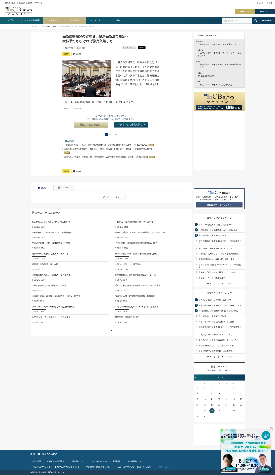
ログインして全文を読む (130, 124)
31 (234, 388)
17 (205, 405)
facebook (65, 188)
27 (205, 388)
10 (205, 399)
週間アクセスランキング (219, 218)
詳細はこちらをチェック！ (219, 205)
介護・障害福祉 (33, 20)
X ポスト (142, 47)
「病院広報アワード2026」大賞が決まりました (219, 43)
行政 (41, 26)
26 (197, 388)
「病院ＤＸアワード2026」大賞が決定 (215, 83)
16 (197, 405)
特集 (118, 20)
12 (219, 399)
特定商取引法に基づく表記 (98, 467)
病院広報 (55, 20)
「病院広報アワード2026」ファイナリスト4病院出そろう (219, 53)
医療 (11, 20)
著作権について (79, 461)
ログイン (266, 11)
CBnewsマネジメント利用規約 (107, 461)
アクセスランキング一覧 (221, 283)
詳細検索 (268, 20)
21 (234, 405)
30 (226, 388)
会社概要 (37, 461)
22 (241, 405)
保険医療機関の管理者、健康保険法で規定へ (77, 26)
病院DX (76, 20)
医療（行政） (51, 26)
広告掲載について (136, 461)
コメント (45, 188)
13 (226, 399)
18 (212, 405)
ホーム (34, 26)
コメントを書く (112, 197)
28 (212, 388)
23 (197, 411)
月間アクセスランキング (219, 293)
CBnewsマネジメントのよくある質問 (134, 467)
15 (241, 399)
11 (212, 399)
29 (219, 388)
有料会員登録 (245, 11)
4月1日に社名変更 (206, 74)
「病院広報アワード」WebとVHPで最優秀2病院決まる (219, 64)
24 (205, 411)
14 (234, 399)
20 (226, 405)
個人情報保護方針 (57, 461)
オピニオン (98, 20)
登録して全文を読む (90, 124)
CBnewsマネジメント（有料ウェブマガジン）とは (56, 467)
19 (219, 405)
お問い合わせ (164, 467)
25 (212, 411)
